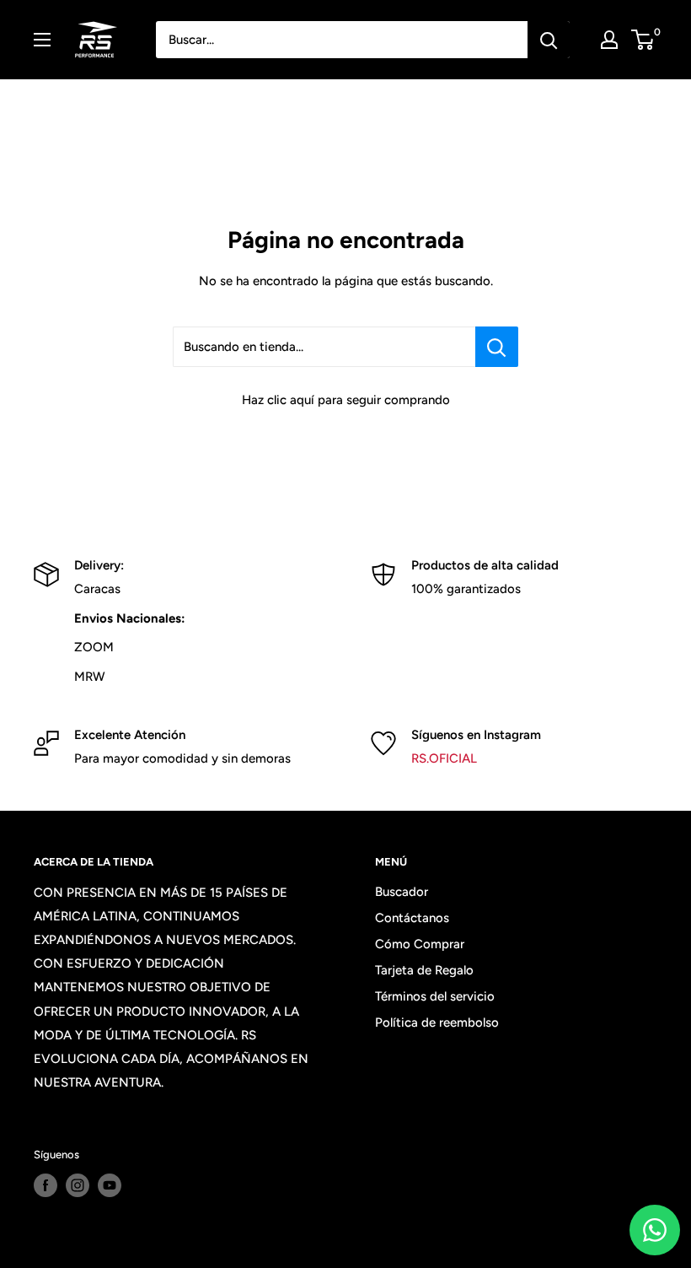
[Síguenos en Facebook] (45, 1185)
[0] (643, 40)
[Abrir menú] (42, 39)
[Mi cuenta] (609, 39)
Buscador (401, 891)
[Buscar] (549, 39)
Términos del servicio (435, 996)
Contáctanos (412, 917)
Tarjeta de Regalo (424, 970)
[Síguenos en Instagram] (77, 1185)
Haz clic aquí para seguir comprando (346, 399)
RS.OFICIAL (444, 758)
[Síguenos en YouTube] (109, 1185)
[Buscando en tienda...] (496, 346)
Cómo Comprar (419, 944)
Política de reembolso (437, 1022)
